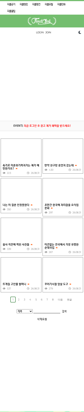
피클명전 (36, 4)
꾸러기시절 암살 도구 (57, 284)
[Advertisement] (42, 78)
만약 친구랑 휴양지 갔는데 (59, 165)
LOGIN (40, 32)
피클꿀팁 (11, 11)
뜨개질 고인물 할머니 (15, 284)
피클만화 (61, 4)
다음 (60, 299)
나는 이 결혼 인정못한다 (16, 205)
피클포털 (49, 4)
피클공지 (11, 4)
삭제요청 (42, 319)
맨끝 (69, 299)
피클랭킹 (24, 4)
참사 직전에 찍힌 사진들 (16, 244)
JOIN (48, 32)
